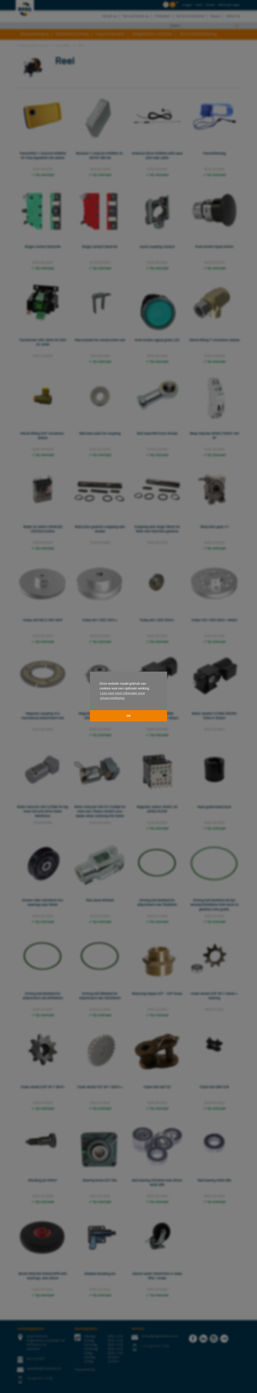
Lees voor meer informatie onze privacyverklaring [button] (122, 695)
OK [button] (128, 715)
